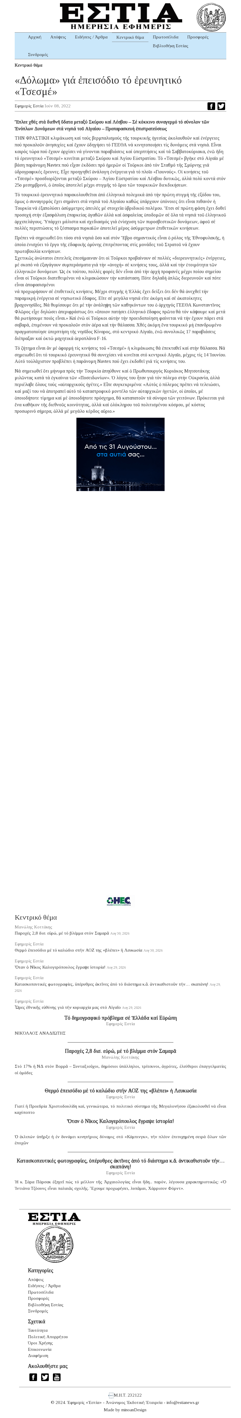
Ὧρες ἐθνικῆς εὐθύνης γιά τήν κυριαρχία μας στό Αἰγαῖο (68, 1007)
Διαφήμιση (38, 1355)
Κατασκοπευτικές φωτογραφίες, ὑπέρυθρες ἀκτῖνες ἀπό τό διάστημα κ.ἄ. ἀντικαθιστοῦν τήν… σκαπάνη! (111, 984)
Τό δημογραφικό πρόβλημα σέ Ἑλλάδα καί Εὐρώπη (120, 1018)
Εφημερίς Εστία (29, 106)
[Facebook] (211, 106)
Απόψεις (58, 37)
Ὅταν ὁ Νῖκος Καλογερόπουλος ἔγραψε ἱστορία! (60, 967)
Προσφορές (198, 37)
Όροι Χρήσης (40, 1343)
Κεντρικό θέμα (130, 37)
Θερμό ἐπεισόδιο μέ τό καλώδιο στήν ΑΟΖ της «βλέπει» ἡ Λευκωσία (78, 950)
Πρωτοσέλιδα (165, 37)
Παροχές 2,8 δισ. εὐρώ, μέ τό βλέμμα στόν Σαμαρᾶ (62, 933)
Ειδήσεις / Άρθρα (91, 37)
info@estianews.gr (183, 1402)
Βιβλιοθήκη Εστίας (170, 45)
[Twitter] (221, 106)
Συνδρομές (38, 54)
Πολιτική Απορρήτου (48, 1336)
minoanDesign (133, 1409)
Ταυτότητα (38, 1330)
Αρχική (34, 37)
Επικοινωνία (39, 1349)
